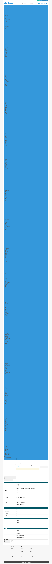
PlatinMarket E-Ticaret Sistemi (24, 562)
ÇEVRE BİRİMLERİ (12, 553)
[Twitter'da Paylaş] (18, 466)
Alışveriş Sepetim (44, 3)
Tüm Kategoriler (6, 458)
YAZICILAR (11, 551)
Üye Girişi (39, 0)
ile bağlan (45, 0)
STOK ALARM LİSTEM (31, 553)
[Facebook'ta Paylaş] (17, 466)
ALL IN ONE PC (12, 556)
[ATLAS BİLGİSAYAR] (9, 3)
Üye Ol (41, 0)
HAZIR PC (11, 554)
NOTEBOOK (12, 548)
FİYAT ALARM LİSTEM (31, 556)
